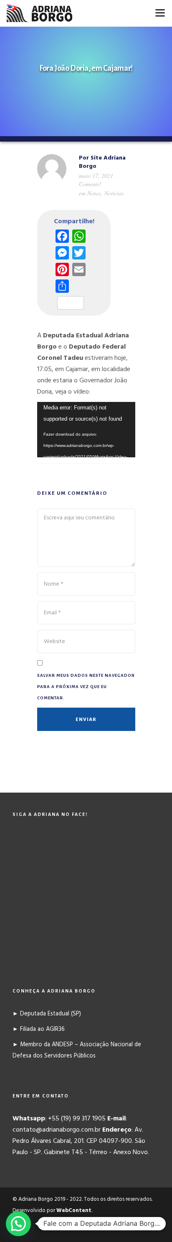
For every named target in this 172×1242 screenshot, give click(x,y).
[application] (86, 429)
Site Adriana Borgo (102, 162)
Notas (94, 193)
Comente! (90, 184)
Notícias (114, 193)
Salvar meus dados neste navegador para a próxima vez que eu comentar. (86, 686)
